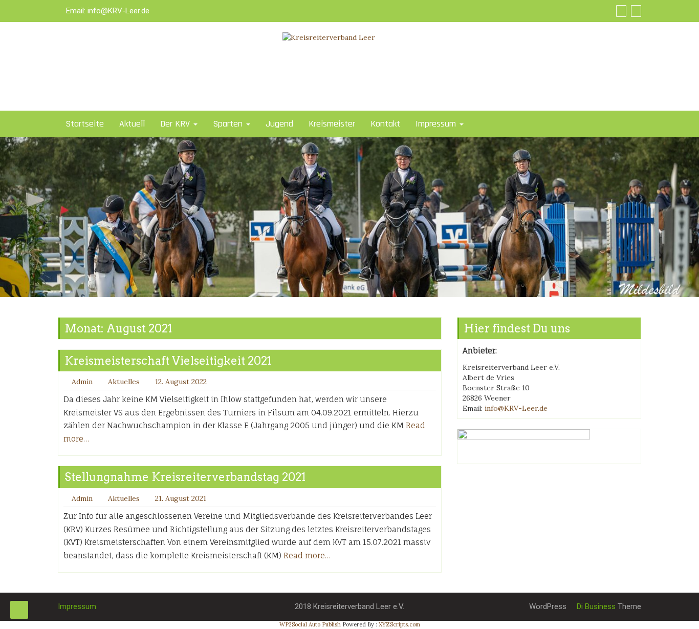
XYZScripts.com (399, 624)
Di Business (595, 606)
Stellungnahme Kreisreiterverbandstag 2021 (184, 477)
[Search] (634, 10)
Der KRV (176, 124)
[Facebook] (620, 10)
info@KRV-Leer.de (118, 10)
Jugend (279, 124)
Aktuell (132, 124)
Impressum (437, 124)
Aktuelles (124, 381)
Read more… (307, 555)
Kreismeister (332, 124)
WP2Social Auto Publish (310, 624)
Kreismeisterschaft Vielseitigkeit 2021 (167, 360)
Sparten (229, 124)
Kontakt (385, 124)
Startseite (84, 124)
